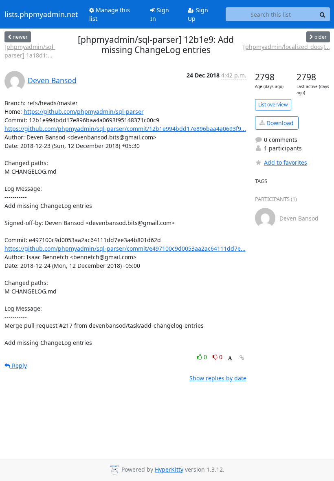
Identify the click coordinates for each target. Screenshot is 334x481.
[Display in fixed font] (229, 358)
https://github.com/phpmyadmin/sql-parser (84, 111)
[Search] (322, 14)
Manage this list (109, 14)
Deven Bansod (52, 80)
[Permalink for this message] (241, 357)
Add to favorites (285, 162)
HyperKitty (169, 469)
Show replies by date (217, 378)
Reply (18, 365)
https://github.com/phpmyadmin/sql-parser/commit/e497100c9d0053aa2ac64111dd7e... (125, 248)
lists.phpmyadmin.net (41, 14)
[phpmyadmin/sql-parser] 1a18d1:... (29, 51)
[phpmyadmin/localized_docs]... (286, 47)
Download (279, 123)
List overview (273, 104)
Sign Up (198, 14)
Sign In (159, 14)
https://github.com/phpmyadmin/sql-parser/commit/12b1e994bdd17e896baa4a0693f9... (125, 128)
